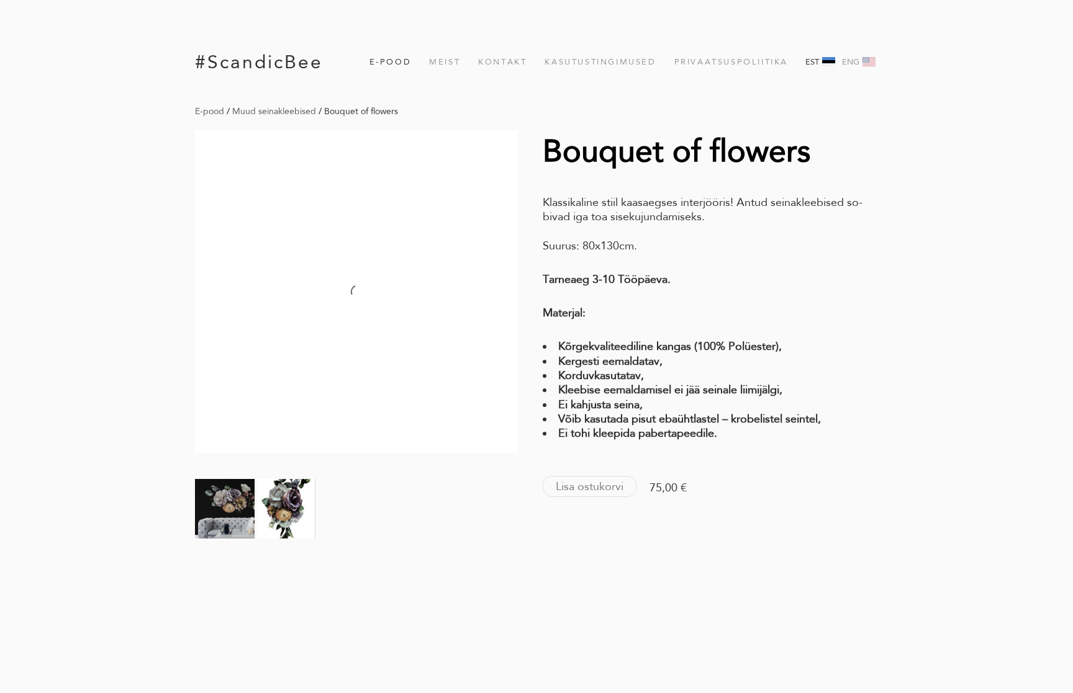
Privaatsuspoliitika (731, 61)
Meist (444, 61)
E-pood (390, 61)
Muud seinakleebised (274, 111)
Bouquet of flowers (361, 111)
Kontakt (502, 61)
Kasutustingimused (600, 61)
